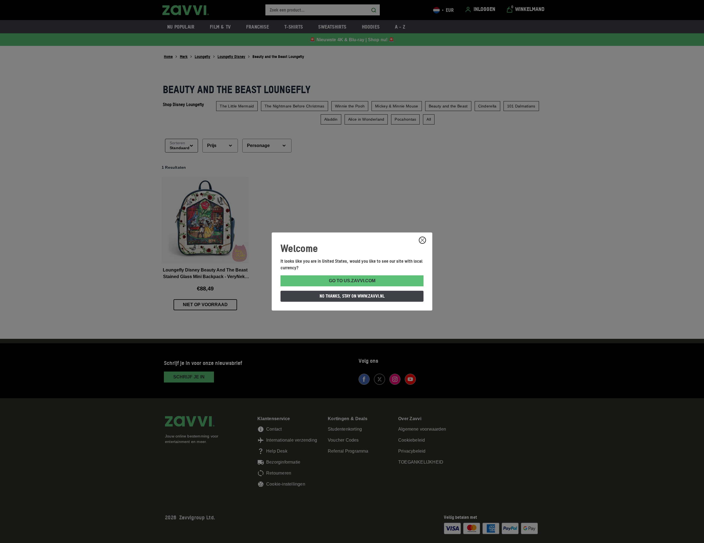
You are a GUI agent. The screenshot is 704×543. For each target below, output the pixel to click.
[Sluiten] (422, 240)
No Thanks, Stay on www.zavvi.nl (352, 296)
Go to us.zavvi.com (352, 280)
